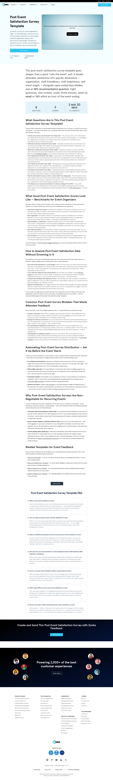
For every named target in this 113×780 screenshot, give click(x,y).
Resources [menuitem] (44, 4)
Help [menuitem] (103, 1)
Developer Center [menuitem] (85, 723)
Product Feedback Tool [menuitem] (20, 701)
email (29, 96)
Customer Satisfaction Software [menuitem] (22, 710)
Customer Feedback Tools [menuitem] (47, 698)
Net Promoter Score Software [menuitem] (22, 708)
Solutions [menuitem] (22, 4)
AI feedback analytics (41, 154)
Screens (55, 111)
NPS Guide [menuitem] (63, 730)
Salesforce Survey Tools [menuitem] (46, 715)
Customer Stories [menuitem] (85, 701)
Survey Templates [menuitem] (65, 723)
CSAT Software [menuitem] (44, 710)
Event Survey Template (34, 457)
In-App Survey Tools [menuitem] (45, 712)
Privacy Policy (37, 769)
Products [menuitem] (13, 4)
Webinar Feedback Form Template (37, 468)
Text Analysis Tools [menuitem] (45, 717)
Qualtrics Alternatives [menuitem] (66, 703)
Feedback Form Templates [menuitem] (67, 725)
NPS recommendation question (51, 89)
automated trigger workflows (36, 381)
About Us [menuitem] (83, 698)
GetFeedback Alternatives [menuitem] (67, 701)
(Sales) (73, 769)
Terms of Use (47, 769)
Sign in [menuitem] (99, 1)
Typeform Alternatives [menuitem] (66, 708)
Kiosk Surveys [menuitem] (18, 712)
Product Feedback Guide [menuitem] (67, 728)
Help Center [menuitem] (84, 716)
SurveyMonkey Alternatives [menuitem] (67, 705)
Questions (36, 111)
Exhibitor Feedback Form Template (37, 474)
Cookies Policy (58, 769)
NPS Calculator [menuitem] (64, 733)
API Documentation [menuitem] (85, 721)
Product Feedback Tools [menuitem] (46, 705)
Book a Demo (104, 5)
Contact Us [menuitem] (108, 1)
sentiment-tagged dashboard (50, 243)
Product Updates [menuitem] (85, 718)
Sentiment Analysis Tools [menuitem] (46, 708)
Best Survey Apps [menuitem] (45, 701)
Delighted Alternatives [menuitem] (66, 698)
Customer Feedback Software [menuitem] (22, 698)
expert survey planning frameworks (48, 438)
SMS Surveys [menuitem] (18, 715)
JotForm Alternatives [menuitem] (66, 710)
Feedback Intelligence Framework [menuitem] (69, 721)
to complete (74, 111)
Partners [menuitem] (83, 703)
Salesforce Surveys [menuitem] (19, 717)
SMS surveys (76, 369)
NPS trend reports (75, 188)
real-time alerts (50, 384)
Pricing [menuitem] (53, 4)
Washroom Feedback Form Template (38, 463)
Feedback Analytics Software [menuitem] (21, 703)
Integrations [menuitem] (33, 4)
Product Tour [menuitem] (84, 713)
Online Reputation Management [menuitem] (22, 705)
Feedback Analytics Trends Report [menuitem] (69, 718)
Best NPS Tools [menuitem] (44, 703)
